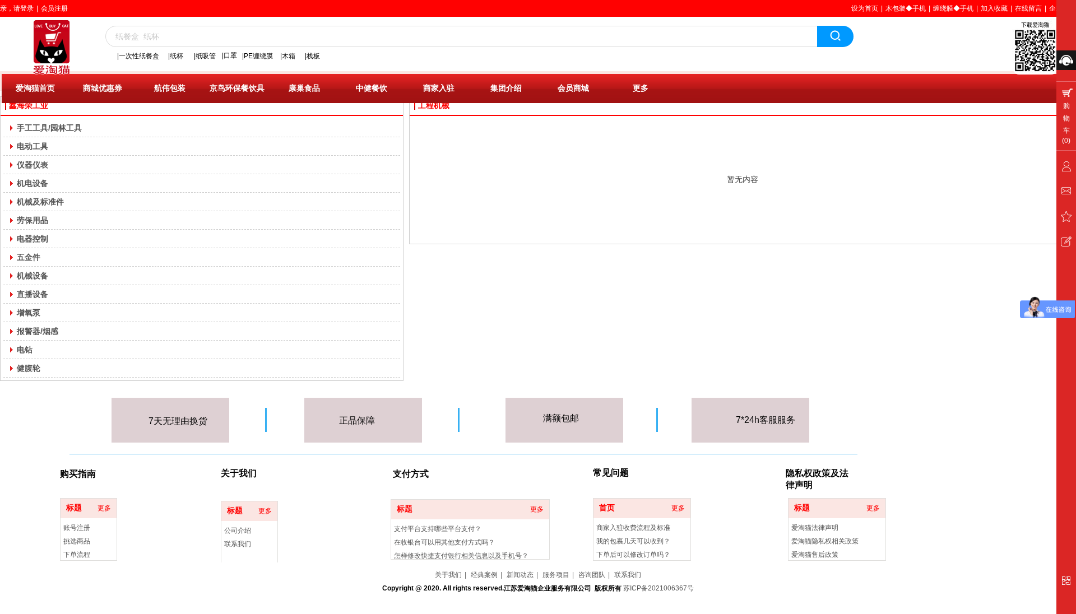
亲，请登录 (17, 8)
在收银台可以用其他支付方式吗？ (444, 542)
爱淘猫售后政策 (814, 555)
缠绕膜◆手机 (953, 8)
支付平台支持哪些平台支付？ (437, 529)
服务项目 (555, 575)
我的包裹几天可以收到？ (633, 541)
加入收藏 (994, 8)
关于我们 (448, 575)
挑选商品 (76, 541)
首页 (607, 508)
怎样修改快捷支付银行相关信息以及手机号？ (461, 556)
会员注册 (54, 8)
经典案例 (484, 575)
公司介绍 (237, 530)
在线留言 (1028, 8)
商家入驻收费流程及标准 (633, 528)
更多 (104, 508)
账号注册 (76, 528)
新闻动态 (520, 575)
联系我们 (237, 544)
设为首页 (864, 8)
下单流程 (76, 555)
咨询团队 (591, 575)
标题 (74, 508)
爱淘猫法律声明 (814, 528)
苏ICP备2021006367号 (658, 588)
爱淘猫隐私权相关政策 (825, 541)
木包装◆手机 (905, 8)
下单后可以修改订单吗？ (633, 555)
